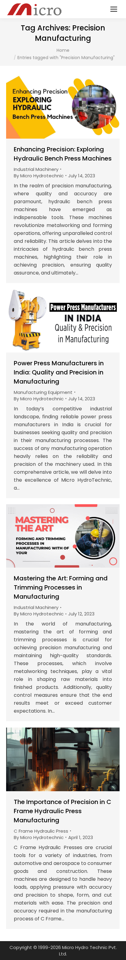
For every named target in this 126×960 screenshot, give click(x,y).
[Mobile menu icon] (114, 9)
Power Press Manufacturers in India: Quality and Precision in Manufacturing (59, 372)
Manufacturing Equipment (43, 392)
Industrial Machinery (36, 169)
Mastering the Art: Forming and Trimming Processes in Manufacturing (61, 587)
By (39, 175)
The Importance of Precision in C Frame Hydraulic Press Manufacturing (62, 811)
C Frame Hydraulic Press (41, 831)
